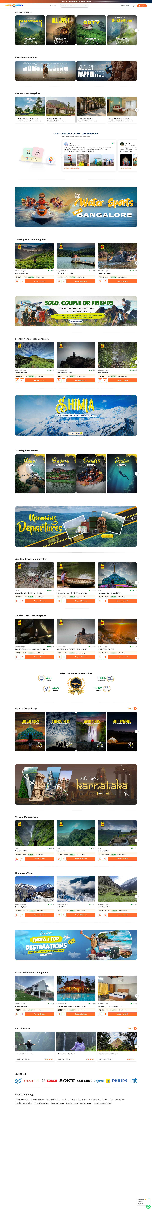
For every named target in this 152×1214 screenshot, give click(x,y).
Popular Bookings (24, 1094)
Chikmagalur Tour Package (72, 168)
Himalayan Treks (24, 873)
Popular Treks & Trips (26, 708)
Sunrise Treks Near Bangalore (30, 615)
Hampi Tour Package (126, 168)
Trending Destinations (26, 450)
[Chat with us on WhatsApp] (148, 1206)
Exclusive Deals (23, 12)
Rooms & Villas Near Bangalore (31, 972)
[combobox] (73, 6)
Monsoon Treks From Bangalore (32, 338)
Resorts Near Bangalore (27, 93)
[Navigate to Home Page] (14, 6)
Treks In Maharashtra (26, 817)
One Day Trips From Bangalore (31, 559)
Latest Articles (22, 1028)
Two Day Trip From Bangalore (30, 239)
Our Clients (21, 1074)
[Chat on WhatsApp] (17, 281)
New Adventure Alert (26, 57)
